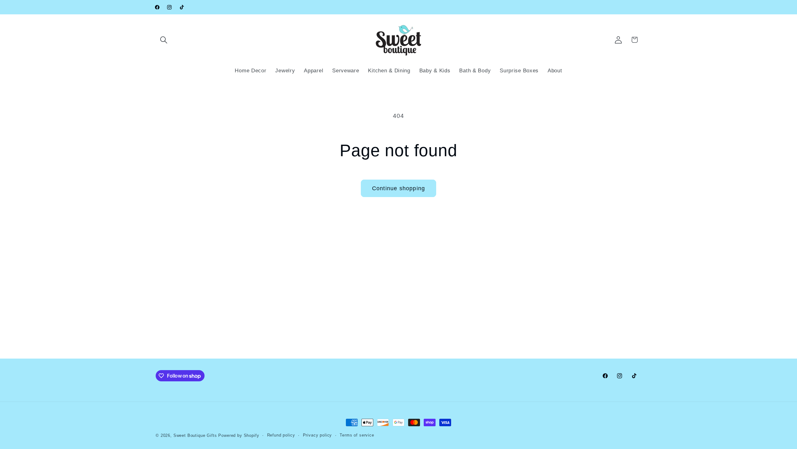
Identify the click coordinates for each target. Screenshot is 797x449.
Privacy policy (317, 435)
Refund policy (281, 435)
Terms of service (357, 435)
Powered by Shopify (238, 435)
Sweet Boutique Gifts (195, 435)
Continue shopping (398, 188)
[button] (164, 39)
